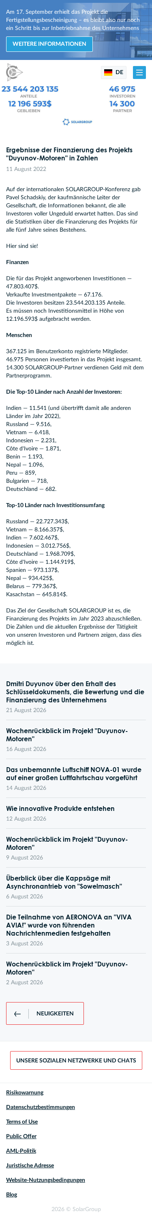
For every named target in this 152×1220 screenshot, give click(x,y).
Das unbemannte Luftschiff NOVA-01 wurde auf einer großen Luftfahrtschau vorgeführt (73, 774)
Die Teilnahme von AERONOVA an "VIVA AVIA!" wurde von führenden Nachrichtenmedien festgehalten (69, 925)
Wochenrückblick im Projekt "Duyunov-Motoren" (67, 735)
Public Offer (21, 1136)
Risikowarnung (24, 1093)
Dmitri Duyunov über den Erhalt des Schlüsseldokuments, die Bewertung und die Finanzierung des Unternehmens (75, 692)
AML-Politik (21, 1151)
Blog (11, 1195)
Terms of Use (22, 1122)
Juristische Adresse (30, 1166)
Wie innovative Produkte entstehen (60, 808)
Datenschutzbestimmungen (40, 1107)
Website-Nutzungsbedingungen (45, 1180)
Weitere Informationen (49, 44)
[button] (139, 72)
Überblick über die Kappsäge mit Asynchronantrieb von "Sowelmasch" (64, 882)
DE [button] (118, 72)
